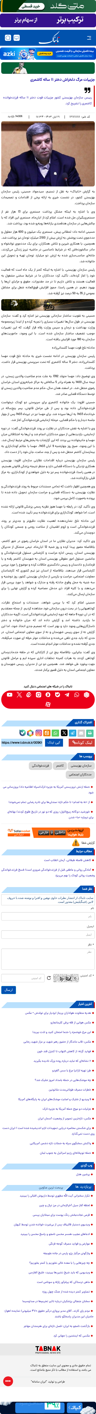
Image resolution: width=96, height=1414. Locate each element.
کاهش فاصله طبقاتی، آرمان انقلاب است (67, 860)
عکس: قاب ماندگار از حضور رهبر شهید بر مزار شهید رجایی (57, 1042)
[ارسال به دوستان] (81, 733)
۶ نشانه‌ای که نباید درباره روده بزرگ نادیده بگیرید (62, 1061)
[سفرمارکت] (48, 833)
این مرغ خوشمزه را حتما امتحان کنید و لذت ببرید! (61, 1032)
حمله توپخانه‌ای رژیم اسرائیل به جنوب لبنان (65, 1153)
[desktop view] (17, 38)
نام (92, 908)
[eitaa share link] (46, 733)
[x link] (19, 695)
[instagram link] (38, 695)
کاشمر (60, 766)
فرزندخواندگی (40, 766)
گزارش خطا (88, 843)
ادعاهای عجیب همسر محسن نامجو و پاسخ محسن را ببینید (55, 1234)
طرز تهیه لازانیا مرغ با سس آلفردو (71, 1071)
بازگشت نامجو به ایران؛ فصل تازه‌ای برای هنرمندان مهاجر (57, 1326)
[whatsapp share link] (55, 733)
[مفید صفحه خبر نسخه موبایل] (48, 20)
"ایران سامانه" (39, 1382)
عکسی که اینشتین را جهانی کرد (71, 1336)
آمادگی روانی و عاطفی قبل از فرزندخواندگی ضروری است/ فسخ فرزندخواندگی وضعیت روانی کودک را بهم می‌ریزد (48, 873)
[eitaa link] (29, 695)
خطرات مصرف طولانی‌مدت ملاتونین (70, 1090)
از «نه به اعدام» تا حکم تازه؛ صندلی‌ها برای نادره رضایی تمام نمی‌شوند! (49, 802)
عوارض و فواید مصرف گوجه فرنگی (69, 1244)
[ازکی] (48, 53)
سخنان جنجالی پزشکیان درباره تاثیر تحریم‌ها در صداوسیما (56, 1301)
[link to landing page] (49, 38)
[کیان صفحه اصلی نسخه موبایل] (48, 1408)
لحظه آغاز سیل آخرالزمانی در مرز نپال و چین (64, 1205)
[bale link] (58, 695)
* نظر (91, 945)
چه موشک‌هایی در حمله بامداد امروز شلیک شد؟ (63, 1080)
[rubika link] (86, 695)
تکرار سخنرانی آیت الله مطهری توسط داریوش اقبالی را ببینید (55, 1196)
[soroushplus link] (48, 695)
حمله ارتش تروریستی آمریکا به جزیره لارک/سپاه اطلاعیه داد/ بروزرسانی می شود (48, 790)
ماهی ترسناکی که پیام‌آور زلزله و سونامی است (63, 1282)
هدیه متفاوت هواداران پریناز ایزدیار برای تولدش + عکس (58, 1013)
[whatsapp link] (77, 695)
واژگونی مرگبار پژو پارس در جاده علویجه (66, 1253)
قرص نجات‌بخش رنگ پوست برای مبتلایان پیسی (61, 1215)
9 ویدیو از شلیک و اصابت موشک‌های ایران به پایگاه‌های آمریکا (54, 1099)
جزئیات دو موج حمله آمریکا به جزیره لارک (67, 1109)
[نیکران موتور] (48, 305)
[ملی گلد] (48, 6)
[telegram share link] (72, 733)
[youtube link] (10, 695)
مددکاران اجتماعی (80, 774)
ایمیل (90, 926)
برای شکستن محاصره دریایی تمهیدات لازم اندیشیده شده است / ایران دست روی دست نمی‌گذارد (48, 1131)
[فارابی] (48, 68)
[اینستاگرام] (38, 732)
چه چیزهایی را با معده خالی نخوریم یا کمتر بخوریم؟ (59, 1263)
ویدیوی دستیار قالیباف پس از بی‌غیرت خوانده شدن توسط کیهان (52, 1225)
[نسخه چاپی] (90, 733)
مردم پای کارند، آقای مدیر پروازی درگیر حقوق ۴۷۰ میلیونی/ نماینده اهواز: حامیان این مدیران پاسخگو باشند (49, 1314)
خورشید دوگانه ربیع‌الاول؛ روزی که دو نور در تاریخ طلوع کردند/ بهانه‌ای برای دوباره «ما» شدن (50, 815)
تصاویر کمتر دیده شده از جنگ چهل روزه (66, 1292)
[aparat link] (48, 704)
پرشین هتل (83, 1174)
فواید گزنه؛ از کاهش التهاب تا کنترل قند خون (64, 1051)
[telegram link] (67, 695)
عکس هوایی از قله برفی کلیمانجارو (70, 1023)
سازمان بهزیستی (81, 766)
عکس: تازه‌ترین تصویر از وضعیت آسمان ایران (64, 1119)
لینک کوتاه (84, 742)
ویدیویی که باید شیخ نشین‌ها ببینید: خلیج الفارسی (59, 1273)
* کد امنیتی (87, 976)
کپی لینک (54, 742)
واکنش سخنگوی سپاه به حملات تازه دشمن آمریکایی (60, 1143)
